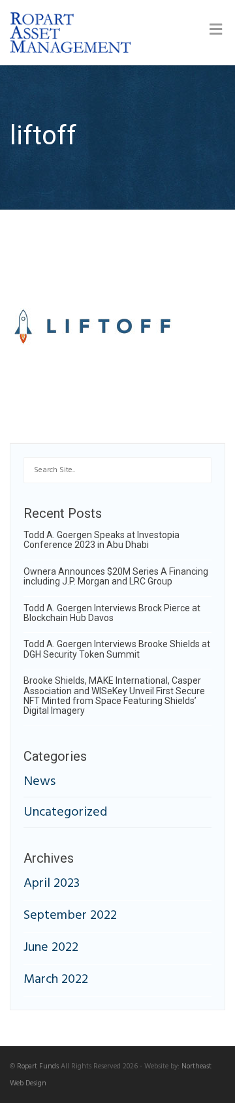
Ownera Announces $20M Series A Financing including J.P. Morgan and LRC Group (116, 576)
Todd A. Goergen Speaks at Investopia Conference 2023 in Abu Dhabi (102, 540)
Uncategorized (65, 812)
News (39, 782)
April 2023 (52, 883)
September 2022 (70, 915)
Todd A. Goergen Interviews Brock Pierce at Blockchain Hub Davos (112, 613)
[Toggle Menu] (215, 31)
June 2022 (51, 947)
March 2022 (56, 979)
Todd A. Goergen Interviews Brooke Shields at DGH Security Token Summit (117, 649)
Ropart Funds (38, 1066)
